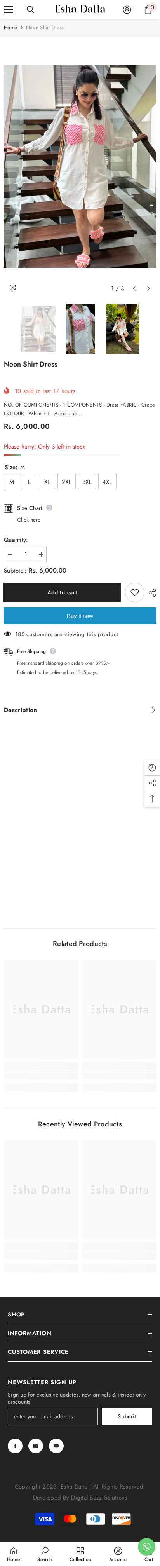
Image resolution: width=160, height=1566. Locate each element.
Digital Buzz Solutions (99, 1497)
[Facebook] (15, 1446)
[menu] (8, 9)
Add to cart (63, 592)
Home (10, 27)
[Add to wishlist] (134, 592)
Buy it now (80, 616)
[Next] (148, 288)
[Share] (150, 592)
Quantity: (16, 540)
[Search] (30, 9)
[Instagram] (35, 1446)
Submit (127, 1416)
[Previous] (134, 288)
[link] (41, 1075)
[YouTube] (56, 1446)
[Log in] (127, 10)
